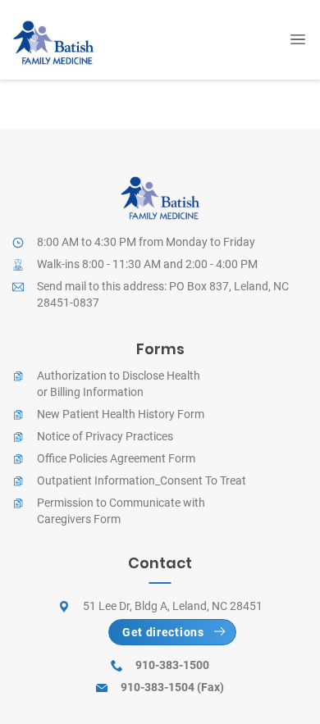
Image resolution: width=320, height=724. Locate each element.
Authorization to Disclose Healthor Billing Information (118, 383)
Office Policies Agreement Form (116, 458)
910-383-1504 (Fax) (172, 687)
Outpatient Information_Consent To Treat (141, 480)
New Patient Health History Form (120, 414)
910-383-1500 (172, 665)
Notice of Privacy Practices (105, 436)
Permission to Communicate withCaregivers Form (121, 511)
